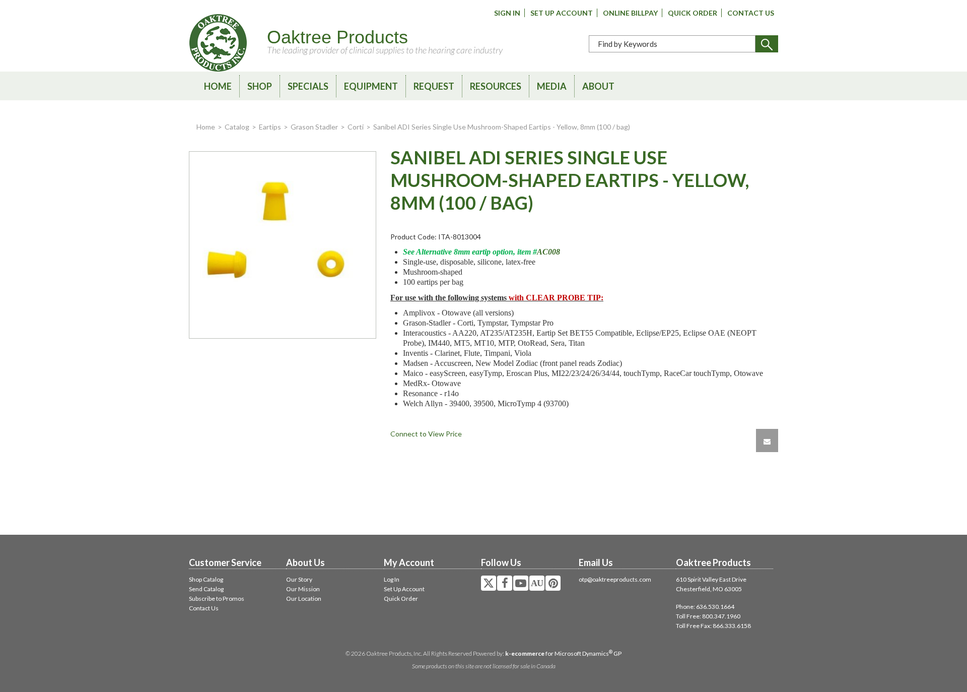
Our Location (303, 598)
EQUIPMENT (371, 86)
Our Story (299, 579)
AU (537, 583)
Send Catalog (206, 589)
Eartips (270, 126)
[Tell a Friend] (767, 440)
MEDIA (552, 86)
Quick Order (692, 13)
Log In (391, 579)
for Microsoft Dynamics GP (563, 653)
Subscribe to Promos (216, 598)
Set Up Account (561, 13)
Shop (259, 86)
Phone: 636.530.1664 (705, 606)
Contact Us (750, 13)
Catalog (237, 126)
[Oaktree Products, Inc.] (218, 43)
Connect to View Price (426, 433)
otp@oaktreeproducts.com (615, 579)
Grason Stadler (314, 126)
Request (433, 86)
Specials (308, 86)
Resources (495, 86)
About (598, 86)
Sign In (507, 13)
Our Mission (303, 589)
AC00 (546, 251)
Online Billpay (630, 13)
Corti (356, 126)
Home (218, 86)
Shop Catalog (206, 579)
